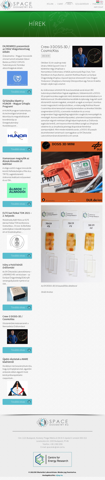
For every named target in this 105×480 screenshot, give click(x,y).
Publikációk (98, 4)
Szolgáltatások (82, 4)
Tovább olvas (18, 91)
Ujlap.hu (59, 475)
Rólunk (50, 4)
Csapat (60, 4)
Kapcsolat (98, 7)
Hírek (69, 4)
